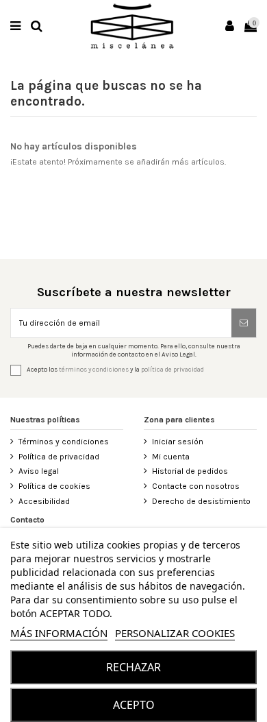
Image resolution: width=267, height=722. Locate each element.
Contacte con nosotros (196, 486)
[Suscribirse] (243, 323)
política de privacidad (172, 369)
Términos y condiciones (63, 441)
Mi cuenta (171, 456)
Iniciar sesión (177, 441)
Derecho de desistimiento (201, 501)
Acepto (134, 704)
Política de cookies (54, 486)
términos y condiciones (94, 369)
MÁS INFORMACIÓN (58, 633)
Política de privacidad (58, 456)
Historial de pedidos (190, 471)
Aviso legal (38, 471)
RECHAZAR (133, 667)
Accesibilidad (44, 501)
